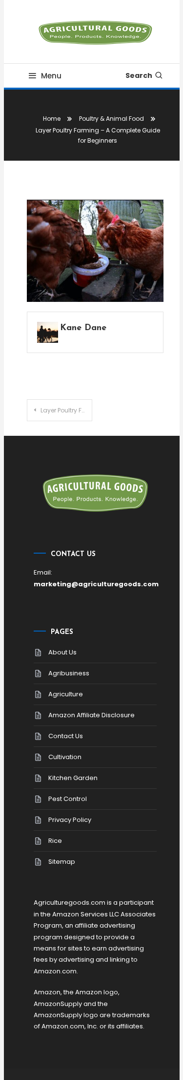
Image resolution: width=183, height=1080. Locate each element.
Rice (55, 840)
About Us (62, 652)
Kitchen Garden (73, 777)
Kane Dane (83, 328)
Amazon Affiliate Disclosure (91, 715)
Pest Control (67, 798)
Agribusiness (68, 673)
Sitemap (61, 861)
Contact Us (65, 736)
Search (138, 75)
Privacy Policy (69, 819)
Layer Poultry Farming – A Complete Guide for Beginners (66, 410)
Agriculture (65, 694)
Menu (51, 76)
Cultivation (64, 757)
